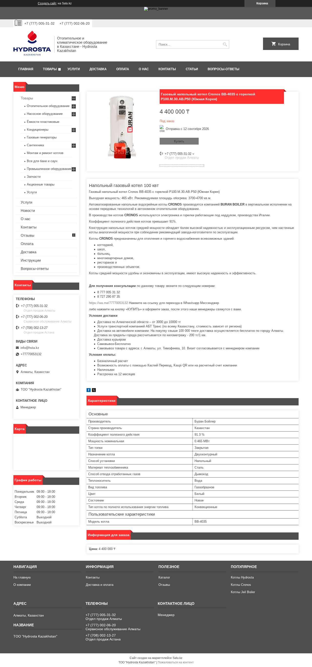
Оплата (122, 69)
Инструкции (31, 260)
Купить (179, 141)
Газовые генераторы (42, 137)
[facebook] (89, 391)
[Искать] (225, 44)
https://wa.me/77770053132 (108, 303)
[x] (94, 391)
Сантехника (35, 145)
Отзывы (27, 235)
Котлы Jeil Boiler (243, 592)
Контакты (167, 69)
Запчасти (33, 176)
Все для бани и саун (42, 161)
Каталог (164, 577)
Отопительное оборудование (48, 106)
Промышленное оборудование (49, 169)
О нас (144, 69)
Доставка (98, 69)
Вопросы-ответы (223, 69)
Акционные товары (40, 184)
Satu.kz (177, 658)
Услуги (74, 69)
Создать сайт (47, 3)
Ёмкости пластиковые (43, 122)
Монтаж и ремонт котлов (45, 153)
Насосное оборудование (45, 114)
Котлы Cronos (241, 585)
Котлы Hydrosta (242, 577)
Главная (25, 69)
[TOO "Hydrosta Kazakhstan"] (32, 44)
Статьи (192, 69)
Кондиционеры (37, 129)
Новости (28, 210)
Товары (50, 69)
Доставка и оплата (99, 585)
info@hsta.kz (29, 348)
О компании (22, 585)
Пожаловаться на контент (176, 662)
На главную (22, 577)
